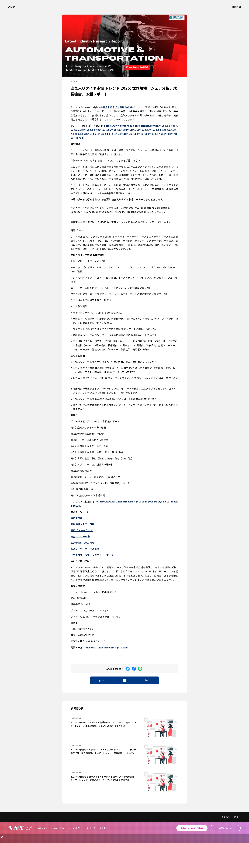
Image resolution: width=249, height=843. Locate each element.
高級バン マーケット (82, 530)
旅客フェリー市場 (80, 536)
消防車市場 (76, 518)
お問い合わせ (225, 828)
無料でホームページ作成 (192, 828)
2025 (128, 107)
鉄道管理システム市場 (82, 542)
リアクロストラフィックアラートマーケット (94, 555)
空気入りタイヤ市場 (114, 107)
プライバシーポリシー (231, 817)
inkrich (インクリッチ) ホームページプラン (88, 828)
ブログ (11, 6)
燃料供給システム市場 (82, 524)
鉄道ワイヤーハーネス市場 (85, 548)
